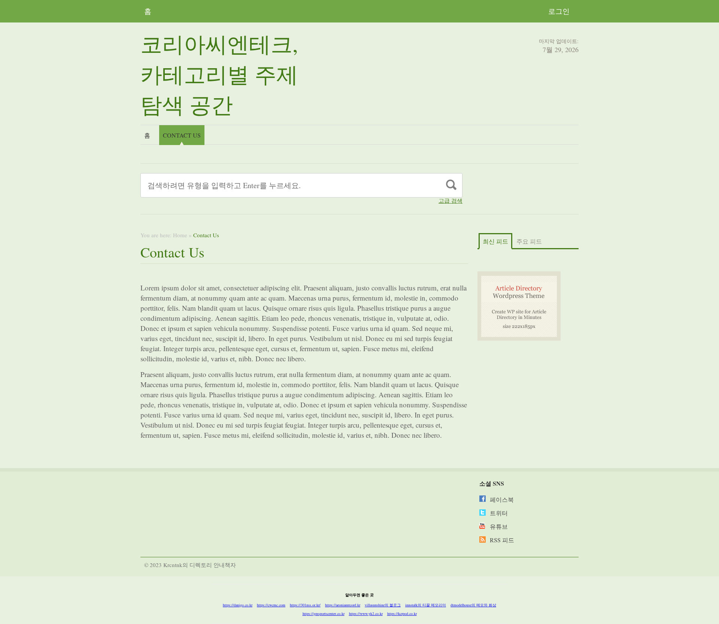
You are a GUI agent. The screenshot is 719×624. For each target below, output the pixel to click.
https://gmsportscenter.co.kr (324, 613)
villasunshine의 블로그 (383, 605)
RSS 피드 (502, 540)
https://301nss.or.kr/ (305, 605)
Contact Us (182, 135)
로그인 (559, 11)
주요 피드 (529, 241)
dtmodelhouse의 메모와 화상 (473, 605)
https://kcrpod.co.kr (402, 613)
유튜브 (499, 526)
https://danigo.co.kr (237, 605)
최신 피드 (495, 241)
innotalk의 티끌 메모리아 (425, 605)
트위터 (499, 513)
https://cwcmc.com (271, 605)
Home (180, 235)
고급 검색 (450, 201)
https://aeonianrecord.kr (342, 605)
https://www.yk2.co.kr (366, 613)
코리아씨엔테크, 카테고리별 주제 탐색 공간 (219, 74)
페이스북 (502, 499)
